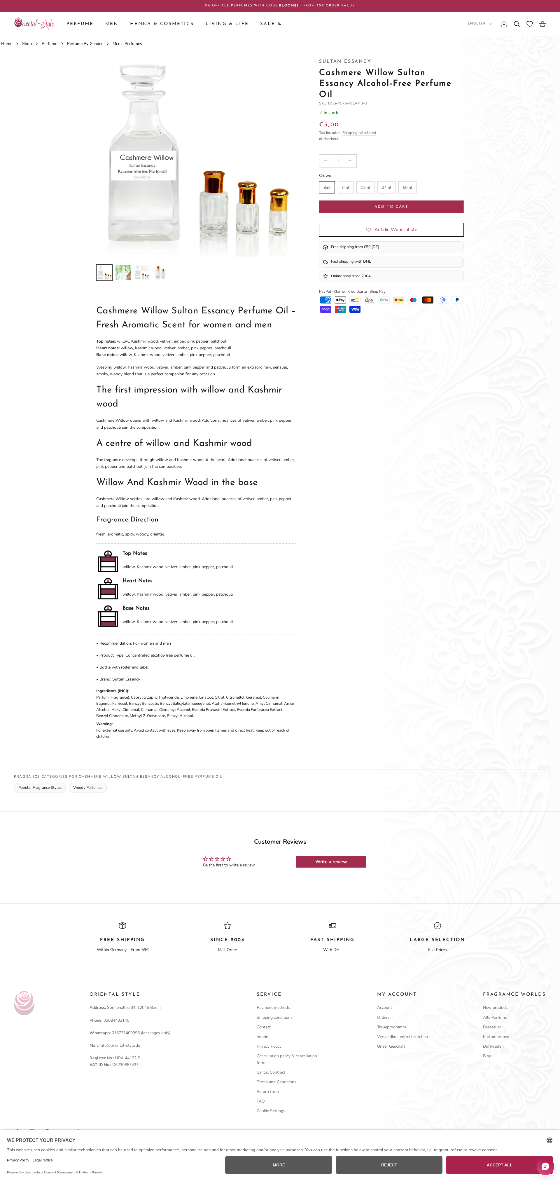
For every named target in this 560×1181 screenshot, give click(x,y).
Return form (268, 1091)
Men (111, 24)
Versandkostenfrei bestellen (402, 1036)
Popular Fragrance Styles (40, 787)
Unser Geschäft (391, 1046)
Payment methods (273, 1007)
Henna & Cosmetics (162, 24)
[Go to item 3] (142, 272)
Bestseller (492, 1027)
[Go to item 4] (160, 272)
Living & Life (227, 24)
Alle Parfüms (495, 1017)
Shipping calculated (359, 132)
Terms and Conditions (276, 1082)
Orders (383, 1017)
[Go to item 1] (104, 272)
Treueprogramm (391, 1027)
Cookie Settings (271, 1111)
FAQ (261, 1101)
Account (384, 1007)
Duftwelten (493, 1046)
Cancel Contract (271, 1072)
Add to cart (391, 207)
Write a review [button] (331, 862)
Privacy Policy (269, 1046)
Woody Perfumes (87, 787)
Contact (264, 1027)
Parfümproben (496, 1036)
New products (496, 1007)
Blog (487, 1056)
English (477, 23)
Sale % (271, 24)
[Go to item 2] (123, 272)
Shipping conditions (275, 1017)
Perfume (80, 24)
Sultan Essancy (345, 61)
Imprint (263, 1036)
